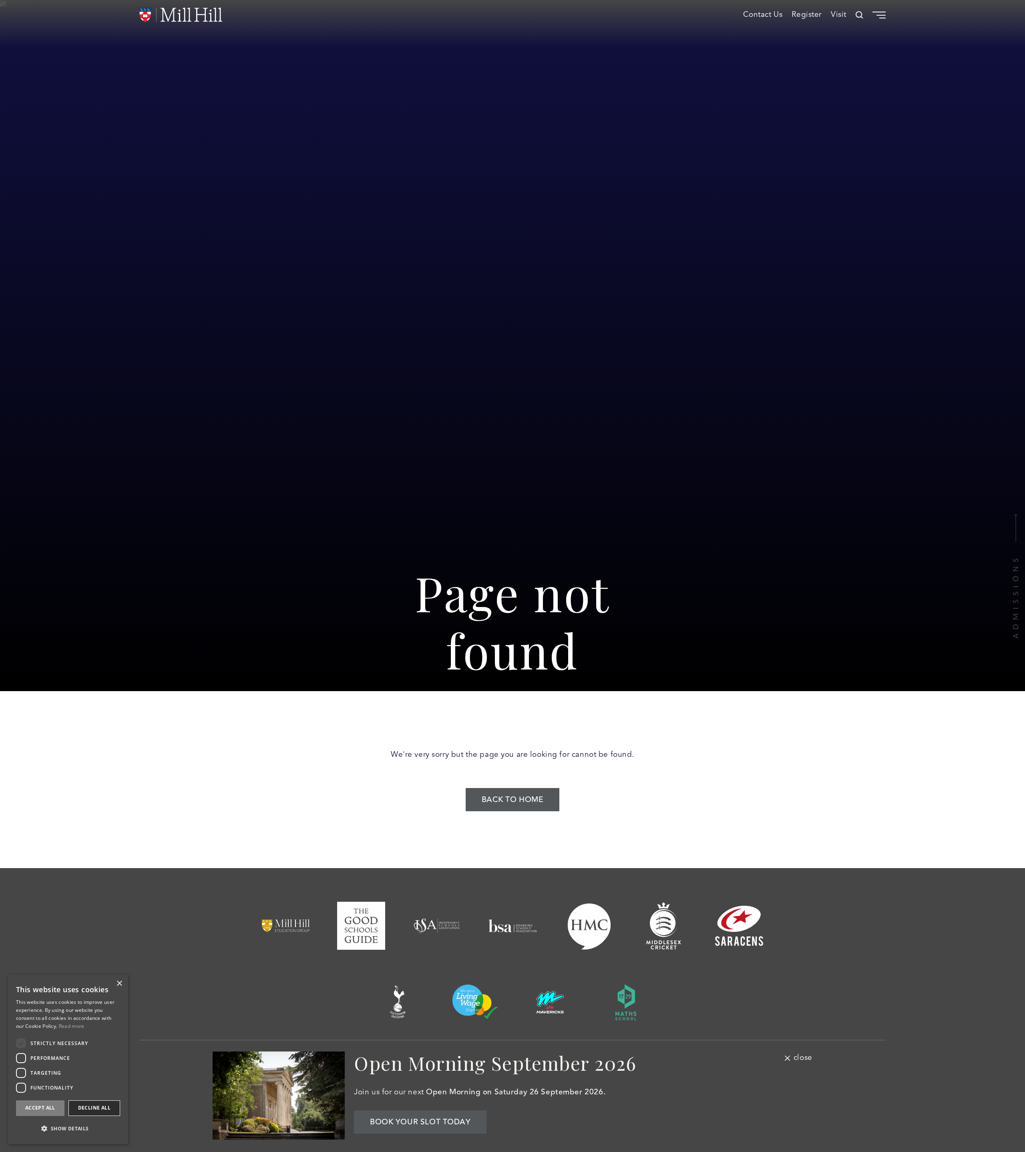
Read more (71, 1026)
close (803, 1058)
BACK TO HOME (513, 800)
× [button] (119, 984)
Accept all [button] (40, 1107)
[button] (68, 1128)
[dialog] (68, 1059)
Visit (838, 15)
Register (807, 15)
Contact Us (763, 15)
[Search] (859, 15)
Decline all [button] (94, 1107)
